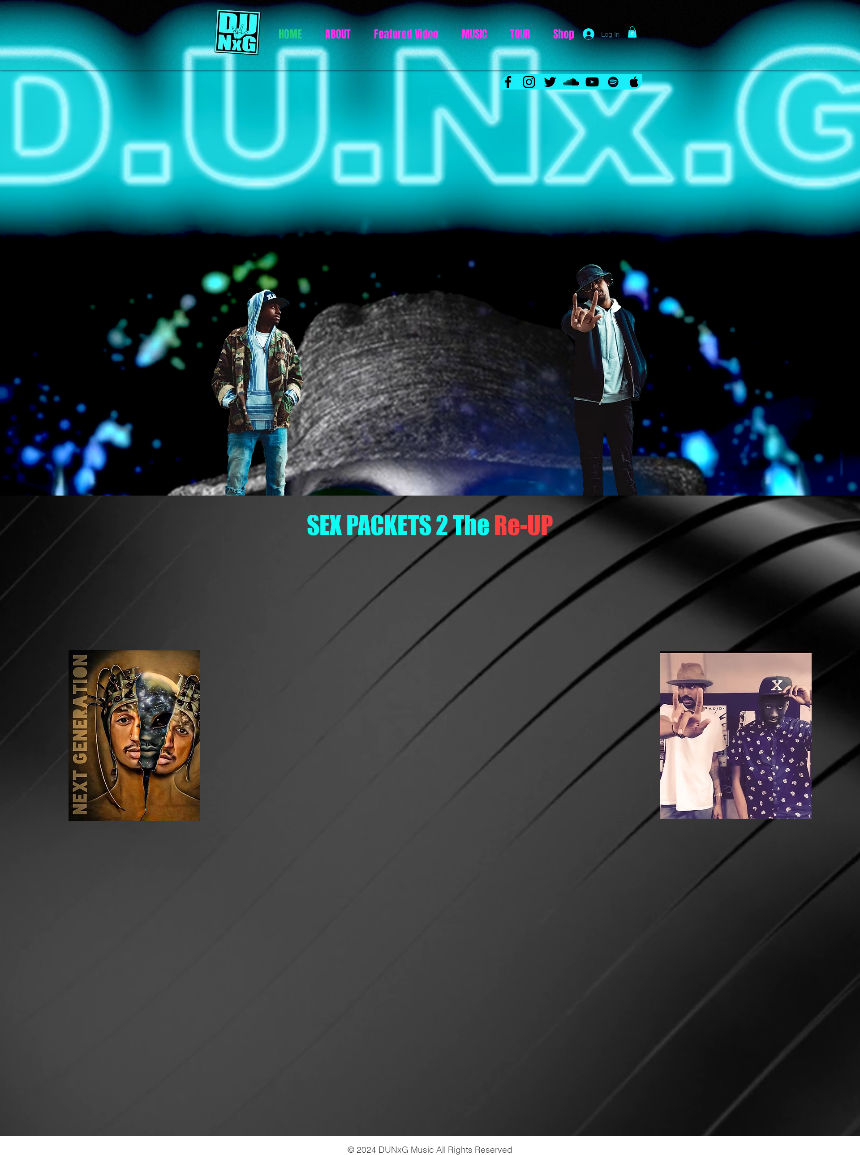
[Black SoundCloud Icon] (571, 82)
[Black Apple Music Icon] (634, 82)
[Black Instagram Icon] (529, 82)
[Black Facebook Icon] (508, 82)
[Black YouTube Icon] (592, 82)
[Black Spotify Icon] (613, 82)
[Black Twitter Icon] (550, 82)
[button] (632, 32)
